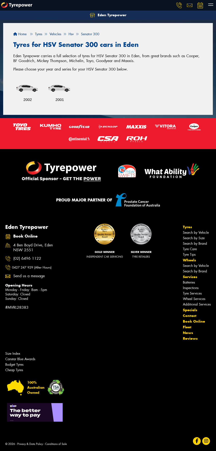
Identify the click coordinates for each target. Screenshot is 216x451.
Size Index (12, 353)
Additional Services (197, 304)
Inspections (190, 288)
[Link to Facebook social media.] (197, 441)
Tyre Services (192, 293)
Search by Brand (195, 243)
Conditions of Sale (56, 444)
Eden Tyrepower (111, 15)
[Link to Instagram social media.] (206, 441)
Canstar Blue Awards (20, 359)
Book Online (194, 321)
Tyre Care (190, 249)
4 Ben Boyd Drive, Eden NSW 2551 (33, 248)
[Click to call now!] (179, 5)
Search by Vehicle (196, 232)
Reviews (190, 338)
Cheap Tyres (14, 370)
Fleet (187, 327)
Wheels (189, 260)
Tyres (187, 227)
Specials (190, 310)
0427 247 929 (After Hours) (31, 267)
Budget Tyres (14, 364)
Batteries (189, 282)
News (188, 332)
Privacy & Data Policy (30, 444)
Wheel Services (194, 299)
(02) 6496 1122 (27, 258)
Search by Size (194, 238)
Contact (189, 315)
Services (190, 276)
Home (22, 34)
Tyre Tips (189, 254)
